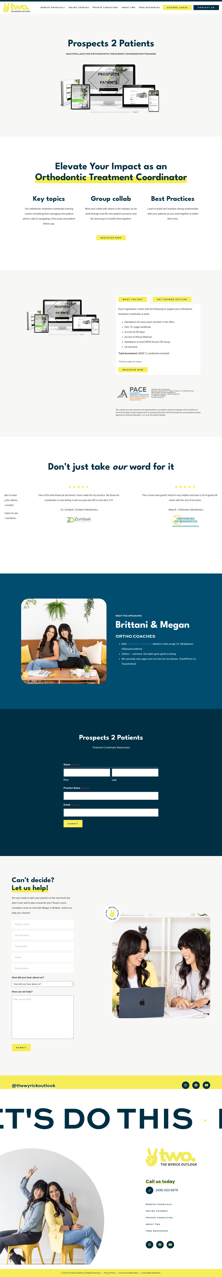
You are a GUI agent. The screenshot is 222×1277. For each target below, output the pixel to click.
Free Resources (149, 7)
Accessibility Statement (150, 1273)
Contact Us (206, 7)
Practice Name (77, 788)
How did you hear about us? (28, 977)
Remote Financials (53, 7)
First (66, 780)
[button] (133, 299)
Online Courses (79, 7)
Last (114, 780)
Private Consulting (105, 7)
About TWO (128, 7)
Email (71, 804)
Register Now (111, 237)
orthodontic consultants (139, 644)
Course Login (177, 7)
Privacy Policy (110, 1273)
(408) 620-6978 (166, 1190)
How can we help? (22, 991)
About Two (153, 1224)
